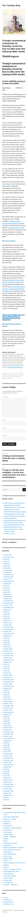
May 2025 (7, 564)
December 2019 (8, 706)
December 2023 (8, 601)
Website (4, 435)
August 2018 (7, 740)
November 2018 (8, 734)
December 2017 (8, 758)
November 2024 (8, 577)
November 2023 (8, 603)
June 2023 (7, 614)
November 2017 (8, 760)
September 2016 (8, 791)
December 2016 (8, 784)
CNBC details (6, 184)
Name (4, 420)
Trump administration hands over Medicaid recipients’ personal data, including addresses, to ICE (14, 523)
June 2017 (6, 771)
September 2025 (9, 557)
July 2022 (6, 638)
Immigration (8, 845)
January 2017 (8, 782)
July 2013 (6, 797)
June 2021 (6, 666)
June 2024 (7, 588)
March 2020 (7, 699)
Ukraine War (8, 880)
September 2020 (9, 686)
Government (8, 832)
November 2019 (8, 708)
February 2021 (8, 675)
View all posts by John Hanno (15, 367)
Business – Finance (10, 819)
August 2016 (7, 793)
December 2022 (8, 627)
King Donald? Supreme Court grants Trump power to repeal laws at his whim (13, 529)
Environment (8, 825)
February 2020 (8, 701)
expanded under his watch (15, 227)
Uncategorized (8, 882)
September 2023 (9, 607)
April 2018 (7, 749)
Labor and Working (13, 375)
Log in (6, 897)
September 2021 (8, 660)
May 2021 (6, 668)
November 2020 (9, 681)
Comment (5, 396)
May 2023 (7, 616)
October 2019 (8, 710)
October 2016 (8, 789)
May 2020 (7, 695)
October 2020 (8, 684)
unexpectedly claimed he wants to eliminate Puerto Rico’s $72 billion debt (13, 289)
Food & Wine (8, 830)
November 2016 (8, 786)
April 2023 (7, 618)
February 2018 (8, 754)
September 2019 (8, 712)
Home (5, 841)
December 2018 (8, 732)
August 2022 (7, 636)
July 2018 (6, 743)
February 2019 (8, 727)
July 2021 (6, 664)
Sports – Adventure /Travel (12, 869)
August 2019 (7, 714)
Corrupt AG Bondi (9, 533)
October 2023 (8, 605)
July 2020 (6, 690)
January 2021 (8, 677)
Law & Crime (8, 856)
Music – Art (7, 860)
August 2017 (7, 767)
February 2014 (8, 795)
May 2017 (6, 773)
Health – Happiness (10, 836)
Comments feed (9, 902)
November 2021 (8, 655)
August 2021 (7, 662)
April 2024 (7, 592)
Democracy (7, 821)
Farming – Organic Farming (12, 828)
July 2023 (6, 612)
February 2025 (8, 570)
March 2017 (7, 778)
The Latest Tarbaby (10, 876)
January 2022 (8, 651)
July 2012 (6, 799)
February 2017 (8, 780)
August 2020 (8, 688)
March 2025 (7, 568)
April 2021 (7, 671)
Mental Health (8, 858)
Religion (6, 865)
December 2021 (8, 653)
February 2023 (8, 622)
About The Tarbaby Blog (11, 817)
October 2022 (8, 631)
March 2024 (7, 594)
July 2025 (6, 559)
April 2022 (7, 644)
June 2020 (7, 692)
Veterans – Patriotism (11, 884)
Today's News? (17, 376)
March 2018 (7, 751)
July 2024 (6, 585)
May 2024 (7, 590)
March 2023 (7, 620)
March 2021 (7, 673)
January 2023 (8, 625)
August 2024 (7, 583)
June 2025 (7, 561)
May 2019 (6, 721)
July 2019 (6, 716)
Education (7, 823)
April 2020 (7, 697)
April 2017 (7, 775)
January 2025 (8, 572)
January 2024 (8, 598)
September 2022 (9, 633)
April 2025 (7, 566)
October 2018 (8, 736)
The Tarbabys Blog (11, 5)
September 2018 (9, 738)
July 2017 (6, 769)
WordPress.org (8, 904)
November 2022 (8, 629)
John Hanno (5, 373)
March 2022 (7, 647)
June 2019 (6, 719)
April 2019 (7, 723)
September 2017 (8, 765)
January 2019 (8, 730)
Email (4, 428)
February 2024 (8, 596)
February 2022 (8, 649)
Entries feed (7, 899)
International (8, 852)
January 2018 (8, 756)
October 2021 (8, 657)
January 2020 (8, 703)
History (6, 839)
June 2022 (7, 640)
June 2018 (7, 745)
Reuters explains (9, 241)
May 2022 (7, 642)
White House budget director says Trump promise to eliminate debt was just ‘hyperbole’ (13, 317)
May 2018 (6, 747)
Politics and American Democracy (14, 863)
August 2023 (7, 609)
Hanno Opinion (8, 834)
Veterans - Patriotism (7, 378)
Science (6, 867)
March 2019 (7, 725)
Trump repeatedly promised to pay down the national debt (13, 223)
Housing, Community (10, 843)
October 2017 (8, 762)
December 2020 (8, 679)
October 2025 (8, 555)
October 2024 (8, 579)
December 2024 (8, 574)
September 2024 (9, 581)
